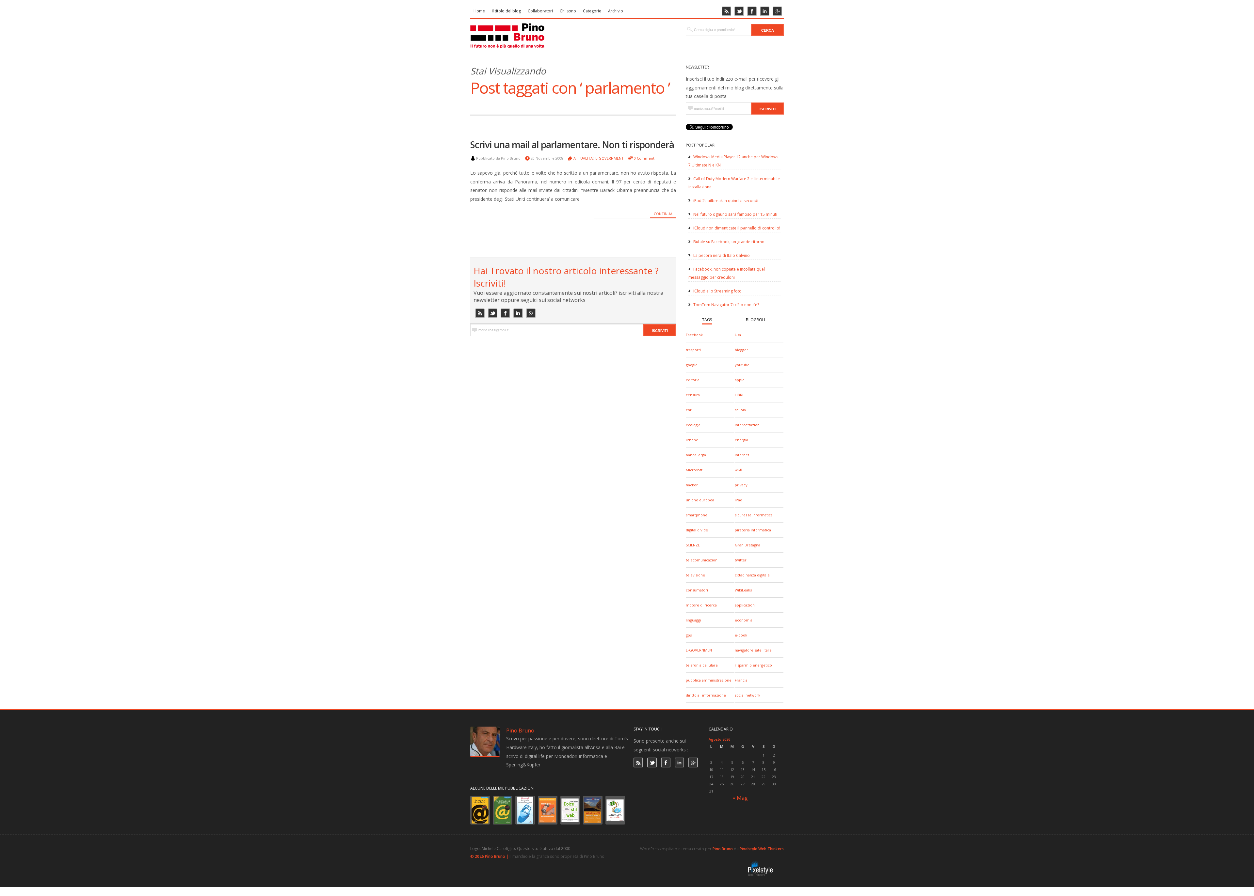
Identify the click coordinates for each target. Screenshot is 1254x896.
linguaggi (693, 620)
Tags (707, 319)
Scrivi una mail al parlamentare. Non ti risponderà (572, 144)
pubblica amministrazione (709, 680)
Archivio (615, 11)
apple (740, 379)
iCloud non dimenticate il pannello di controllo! (736, 228)
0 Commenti (644, 158)
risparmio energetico (753, 665)
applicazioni (745, 605)
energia (741, 439)
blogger (741, 349)
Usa (738, 334)
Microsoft (694, 469)
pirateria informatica (753, 529)
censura (693, 394)
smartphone (696, 514)
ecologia (693, 424)
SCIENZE (693, 544)
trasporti (693, 349)
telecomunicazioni (702, 560)
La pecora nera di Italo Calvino (721, 255)
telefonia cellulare (702, 665)
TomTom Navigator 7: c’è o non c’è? (726, 304)
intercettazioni (748, 424)
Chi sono (568, 11)
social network (747, 695)
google (692, 364)
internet (742, 454)
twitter (741, 560)
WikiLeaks (743, 590)
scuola (740, 409)
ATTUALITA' (583, 158)
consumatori (697, 590)
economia (743, 620)
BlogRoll (756, 319)
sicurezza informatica (754, 514)
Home (479, 11)
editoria (692, 379)
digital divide (697, 529)
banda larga (696, 454)
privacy (741, 484)
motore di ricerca (701, 605)
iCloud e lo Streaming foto (717, 291)
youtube (742, 364)
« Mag (740, 797)
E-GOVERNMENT (700, 650)
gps (689, 635)
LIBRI (739, 394)
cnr (689, 409)
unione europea (700, 499)
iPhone (692, 439)
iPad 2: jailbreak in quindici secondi (725, 200)
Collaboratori (540, 11)
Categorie (592, 11)
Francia (741, 680)
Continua (663, 213)
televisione (695, 575)
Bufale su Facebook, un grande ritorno (728, 241)
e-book (741, 635)
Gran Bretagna (747, 544)
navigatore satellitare (753, 650)
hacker (692, 484)
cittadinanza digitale (752, 575)
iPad (738, 499)
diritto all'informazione (706, 695)
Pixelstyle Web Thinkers (762, 849)
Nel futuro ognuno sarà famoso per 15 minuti (735, 214)
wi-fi (738, 469)
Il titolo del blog (506, 11)
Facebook (694, 334)
